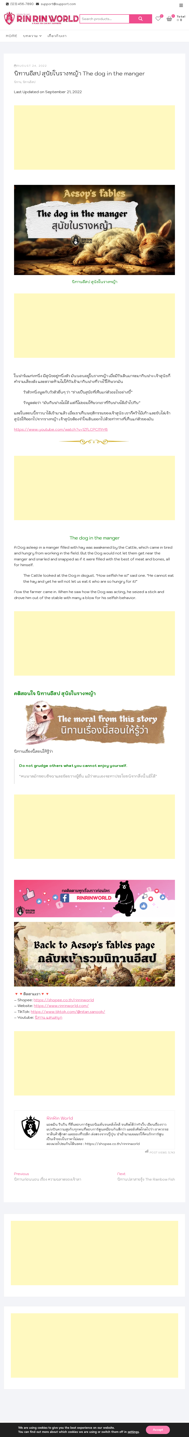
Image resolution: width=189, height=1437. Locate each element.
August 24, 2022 (32, 65)
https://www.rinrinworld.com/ (61, 1005)
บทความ (30, 36)
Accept (158, 1430)
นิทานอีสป (29, 82)
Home (12, 36)
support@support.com (58, 4)
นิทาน (17, 82)
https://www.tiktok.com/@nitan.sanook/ (68, 1011)
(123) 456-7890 (22, 4)
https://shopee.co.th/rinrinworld (64, 1000)
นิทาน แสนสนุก (48, 1017)
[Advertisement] (94, 137)
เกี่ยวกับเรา (57, 36)
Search (140, 18)
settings (133, 1432)
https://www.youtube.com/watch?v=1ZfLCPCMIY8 (61, 429)
